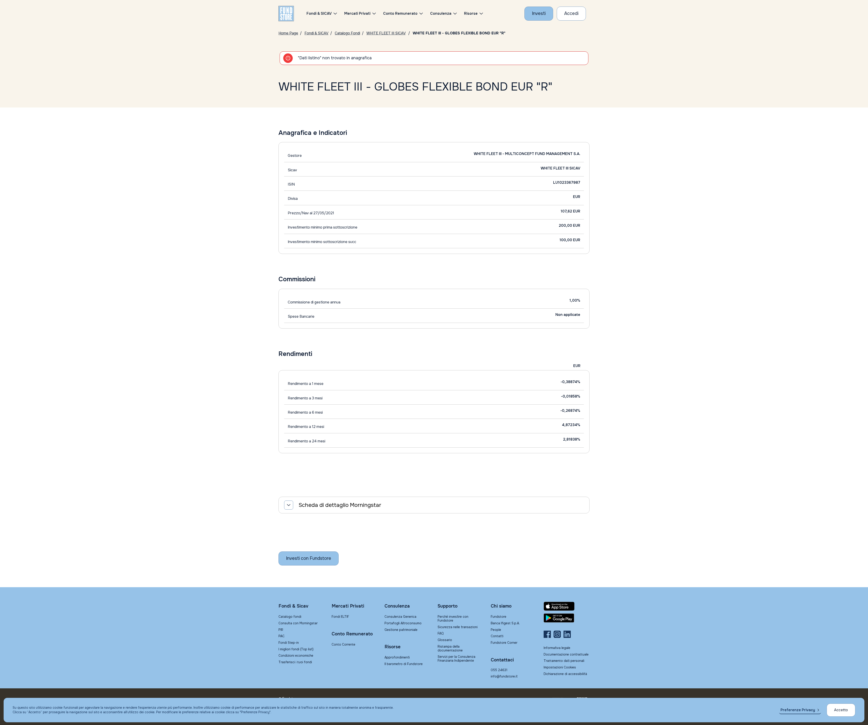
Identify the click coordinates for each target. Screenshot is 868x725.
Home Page (288, 33)
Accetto (841, 710)
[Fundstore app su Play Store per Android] (567, 617)
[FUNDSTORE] (286, 13)
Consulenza (440, 13)
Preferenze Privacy (798, 710)
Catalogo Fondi (347, 33)
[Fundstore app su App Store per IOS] (567, 606)
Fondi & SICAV (316, 33)
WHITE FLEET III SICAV (386, 33)
